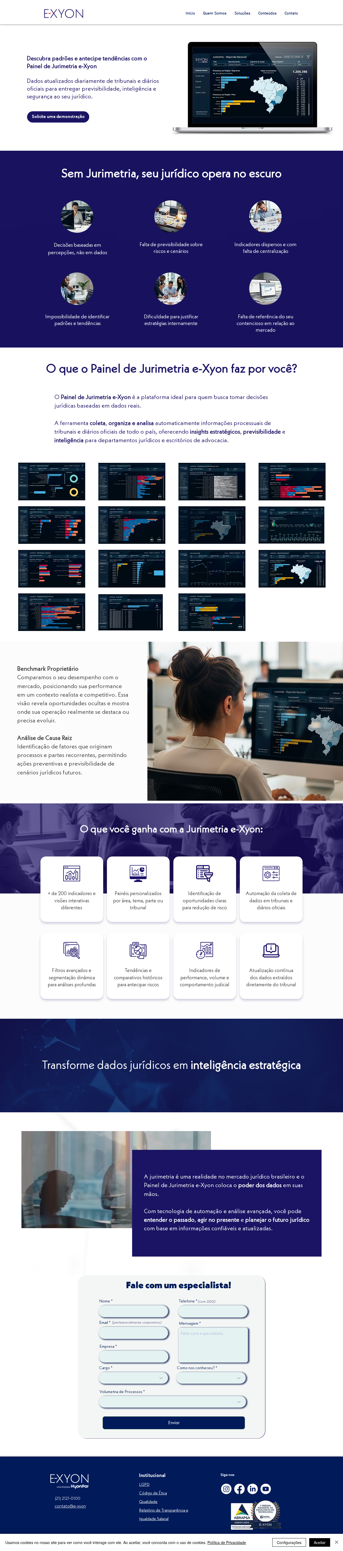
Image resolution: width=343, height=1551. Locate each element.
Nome (104, 1301)
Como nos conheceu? (196, 1368)
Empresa (106, 1347)
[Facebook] (239, 1489)
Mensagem (188, 1323)
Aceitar (320, 1542)
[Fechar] (336, 1542)
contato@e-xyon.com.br (77, 1506)
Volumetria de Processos (120, 1392)
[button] (242, 13)
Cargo (104, 1368)
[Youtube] (265, 1489)
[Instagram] (226, 1489)
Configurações (289, 1542)
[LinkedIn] (252, 1489)
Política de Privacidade (226, 1542)
